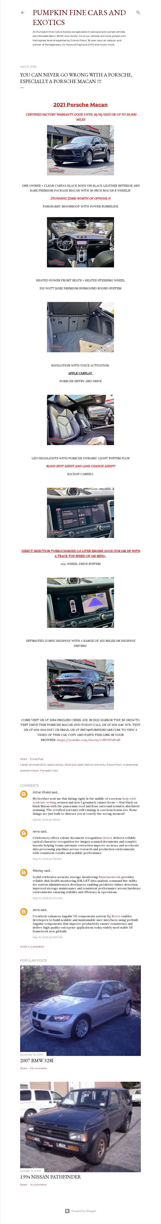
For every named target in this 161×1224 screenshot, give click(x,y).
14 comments (38, 1184)
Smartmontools (110, 877)
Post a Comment (32, 946)
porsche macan (29, 770)
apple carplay (55, 764)
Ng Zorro (113, 916)
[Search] (138, 12)
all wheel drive (37, 764)
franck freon (114, 764)
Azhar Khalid (42, 792)
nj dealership (130, 764)
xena (36, 831)
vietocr (107, 838)
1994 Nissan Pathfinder (50, 1176)
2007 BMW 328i (36, 1060)
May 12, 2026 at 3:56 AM (47, 858)
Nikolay (38, 871)
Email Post (36, 758)
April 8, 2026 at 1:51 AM (46, 819)
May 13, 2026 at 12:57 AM (47, 937)
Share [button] (23, 758)
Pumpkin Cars (49, 770)
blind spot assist (74, 764)
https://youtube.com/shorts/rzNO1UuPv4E (88, 740)
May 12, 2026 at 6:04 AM (47, 898)
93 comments (38, 1068)
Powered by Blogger (83, 1210)
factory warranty (95, 764)
